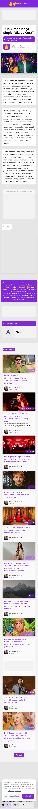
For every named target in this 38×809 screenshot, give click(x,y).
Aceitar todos (28, 796)
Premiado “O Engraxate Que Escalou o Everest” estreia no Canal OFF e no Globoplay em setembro (17, 605)
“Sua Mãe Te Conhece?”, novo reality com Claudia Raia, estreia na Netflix (17, 530)
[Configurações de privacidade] (6, 796)
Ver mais (19, 755)
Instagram (8, 287)
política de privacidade (14, 791)
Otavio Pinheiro (17, 387)
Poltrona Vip (17, 46)
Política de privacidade (9, 801)
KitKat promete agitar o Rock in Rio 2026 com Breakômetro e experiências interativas (17, 459)
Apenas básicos (15, 796)
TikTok (28, 285)
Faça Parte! (29, 801)
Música (26, 4)
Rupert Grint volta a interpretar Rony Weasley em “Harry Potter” (17, 494)
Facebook (21, 285)
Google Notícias (25, 287)
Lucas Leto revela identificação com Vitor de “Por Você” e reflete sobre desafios (16, 379)
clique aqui (30, 297)
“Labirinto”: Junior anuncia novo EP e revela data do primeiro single (16, 700)
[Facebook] (3, 805)
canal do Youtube (9, 289)
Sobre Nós (21, 801)
